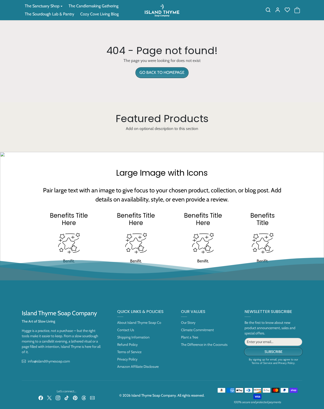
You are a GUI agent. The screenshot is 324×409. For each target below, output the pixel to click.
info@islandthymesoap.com (49, 361)
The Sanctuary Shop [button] (42, 6)
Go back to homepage (162, 72)
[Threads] (83, 397)
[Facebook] (40, 397)
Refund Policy (127, 344)
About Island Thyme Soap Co (139, 322)
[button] (268, 10)
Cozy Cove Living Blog (99, 14)
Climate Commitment (197, 330)
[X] (49, 397)
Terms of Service (129, 352)
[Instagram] (58, 397)
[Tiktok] (66, 397)
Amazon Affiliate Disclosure (138, 366)
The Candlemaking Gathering (93, 6)
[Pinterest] (75, 397)
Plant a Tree (189, 337)
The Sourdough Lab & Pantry (49, 14)
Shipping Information (133, 337)
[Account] (277, 10)
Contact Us (125, 330)
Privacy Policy (127, 359)
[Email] (92, 397)
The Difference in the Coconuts (204, 344)
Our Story (188, 322)
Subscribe (273, 351)
